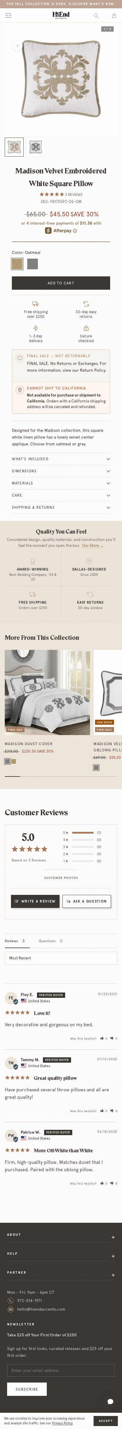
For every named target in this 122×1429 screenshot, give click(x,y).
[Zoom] (17, 46)
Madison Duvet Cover (29, 744)
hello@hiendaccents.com (41, 1309)
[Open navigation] (8, 15)
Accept (106, 1421)
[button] (103, 1038)
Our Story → (93, 545)
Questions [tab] (47, 941)
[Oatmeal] (13, 761)
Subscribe (27, 1389)
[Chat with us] (110, 1401)
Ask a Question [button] (90, 901)
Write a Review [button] (38, 901)
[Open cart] (114, 15)
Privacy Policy (62, 1423)
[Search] (96, 15)
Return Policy (92, 370)
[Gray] (7, 761)
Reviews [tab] (11, 941)
